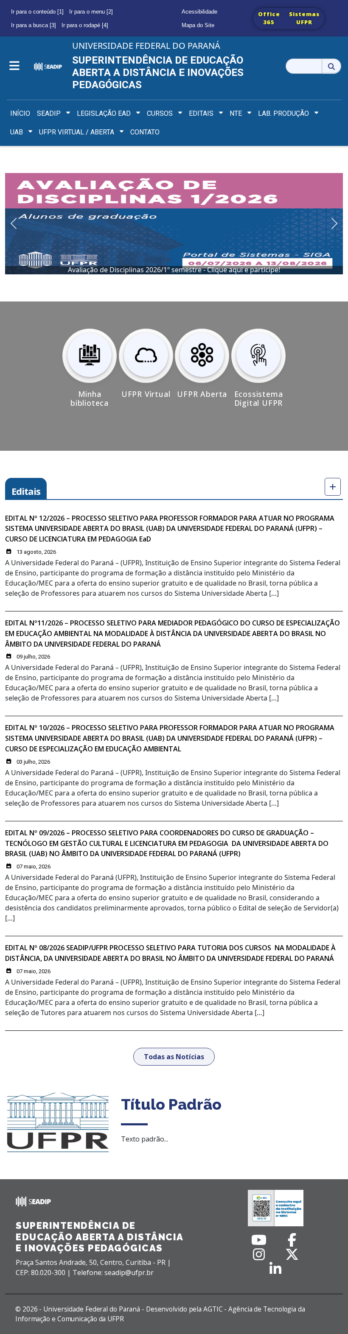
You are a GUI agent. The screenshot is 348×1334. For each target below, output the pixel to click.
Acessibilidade (199, 11)
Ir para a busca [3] (33, 25)
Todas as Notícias (174, 1056)
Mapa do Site (198, 25)
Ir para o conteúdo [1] (37, 11)
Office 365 (269, 18)
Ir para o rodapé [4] (85, 25)
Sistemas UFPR (304, 18)
